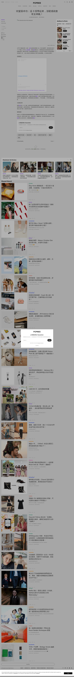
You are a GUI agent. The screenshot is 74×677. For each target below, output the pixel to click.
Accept (68, 673)
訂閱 (49, 340)
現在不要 (37, 345)
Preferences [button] (38, 673)
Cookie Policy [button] (16, 673)
